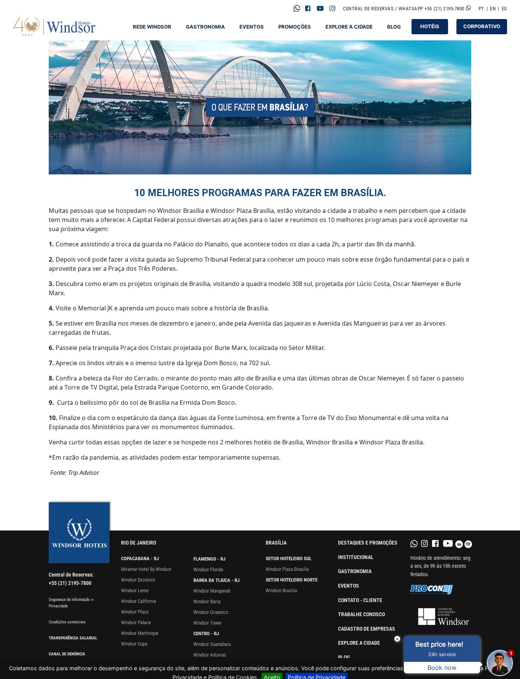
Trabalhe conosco (361, 614)
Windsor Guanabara (212, 644)
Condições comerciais (67, 622)
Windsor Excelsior (138, 580)
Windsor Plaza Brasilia (287, 569)
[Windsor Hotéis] (55, 26)
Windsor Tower (207, 623)
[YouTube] (320, 8)
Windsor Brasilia (281, 590)
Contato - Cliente (360, 600)
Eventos (251, 26)
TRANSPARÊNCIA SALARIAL (73, 638)
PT (481, 8)
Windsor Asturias (209, 655)
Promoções (294, 26)
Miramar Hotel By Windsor (146, 569)
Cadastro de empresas (366, 629)
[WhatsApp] (296, 8)
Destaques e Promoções (367, 543)
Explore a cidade (359, 643)
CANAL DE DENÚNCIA (67, 654)
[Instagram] (332, 8)
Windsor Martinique (139, 633)
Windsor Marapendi (211, 591)
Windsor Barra (206, 601)
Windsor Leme (134, 590)
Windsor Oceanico (210, 612)
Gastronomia (205, 26)
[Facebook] (308, 8)
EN (493, 8)
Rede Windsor (152, 26)
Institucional (355, 557)
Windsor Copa (134, 644)
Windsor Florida (208, 569)
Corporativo (481, 26)
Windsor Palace (136, 622)
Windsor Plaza (134, 612)
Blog (394, 26)
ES (504, 8)
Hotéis (429, 26)
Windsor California (138, 601)
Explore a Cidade (349, 26)
